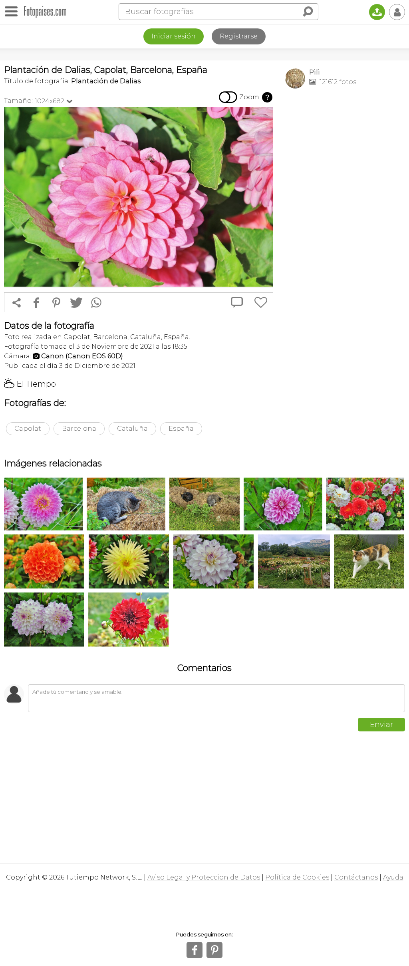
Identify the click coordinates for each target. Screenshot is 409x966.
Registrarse (239, 36)
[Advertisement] (345, 150)
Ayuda (393, 877)
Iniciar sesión (173, 36)
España (181, 428)
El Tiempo (30, 384)
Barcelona (79, 428)
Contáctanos (356, 877)
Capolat (27, 428)
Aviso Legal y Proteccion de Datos (203, 877)
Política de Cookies (297, 877)
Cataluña (132, 428)
